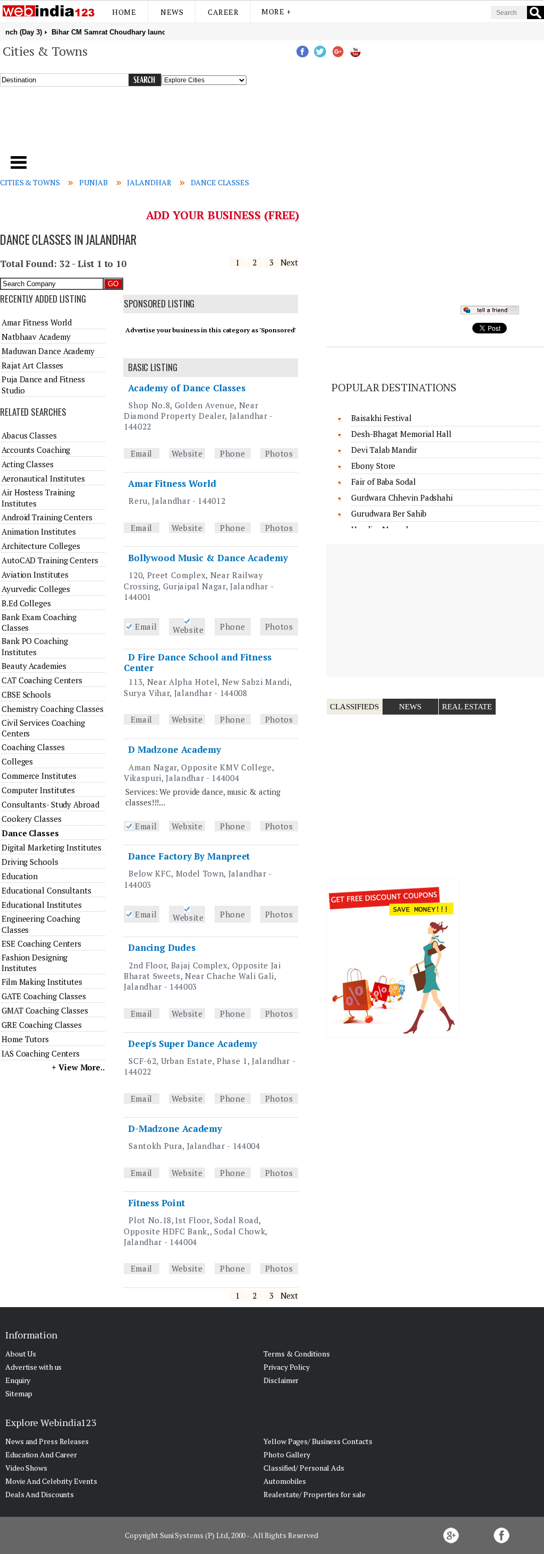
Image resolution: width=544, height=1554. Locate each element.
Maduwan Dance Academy (48, 351)
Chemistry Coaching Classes (52, 708)
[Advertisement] (185, 127)
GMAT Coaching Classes (45, 1010)
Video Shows (26, 1468)
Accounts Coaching (36, 449)
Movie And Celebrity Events (51, 1481)
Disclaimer (281, 1380)
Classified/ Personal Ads (304, 1468)
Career (223, 12)
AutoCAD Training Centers (50, 560)
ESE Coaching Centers (41, 943)
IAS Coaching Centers (41, 1053)
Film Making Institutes (42, 981)
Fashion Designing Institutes (34, 962)
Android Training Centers (47, 517)
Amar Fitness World (172, 483)
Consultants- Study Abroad (50, 804)
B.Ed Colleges (26, 603)
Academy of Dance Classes (186, 388)
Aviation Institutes (35, 574)
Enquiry (17, 1380)
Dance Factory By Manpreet (189, 856)
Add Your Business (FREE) (223, 215)
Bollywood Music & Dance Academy (208, 558)
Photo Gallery (287, 1454)
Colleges (17, 761)
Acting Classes (28, 464)
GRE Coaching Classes (42, 1024)
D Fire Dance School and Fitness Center (197, 662)
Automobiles (285, 1481)
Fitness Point (156, 1203)
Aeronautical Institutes (43, 478)
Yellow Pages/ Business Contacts (318, 1441)
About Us (20, 1354)
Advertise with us (33, 1367)
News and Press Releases (47, 1441)
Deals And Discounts (39, 1494)
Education (20, 876)
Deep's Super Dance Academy (192, 1043)
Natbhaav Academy (36, 336)
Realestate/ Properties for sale (315, 1494)
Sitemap (18, 1393)
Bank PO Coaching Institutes (34, 646)
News (171, 12)
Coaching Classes (33, 747)
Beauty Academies (34, 665)
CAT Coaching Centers (42, 680)
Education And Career (41, 1454)
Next (289, 262)
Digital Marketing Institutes (51, 847)
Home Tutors (25, 1039)
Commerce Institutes (39, 775)
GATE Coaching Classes (44, 996)
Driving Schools (30, 861)
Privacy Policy (287, 1367)
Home (124, 12)
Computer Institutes (38, 790)
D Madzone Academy (174, 749)
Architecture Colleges (41, 545)
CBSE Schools (26, 694)
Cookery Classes (32, 818)
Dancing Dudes (162, 947)
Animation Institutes (39, 531)
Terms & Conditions (296, 1354)
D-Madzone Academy (175, 1128)
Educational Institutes (42, 904)
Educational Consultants (46, 890)
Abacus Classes (29, 435)
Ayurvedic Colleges (36, 588)
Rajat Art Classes (32, 365)
